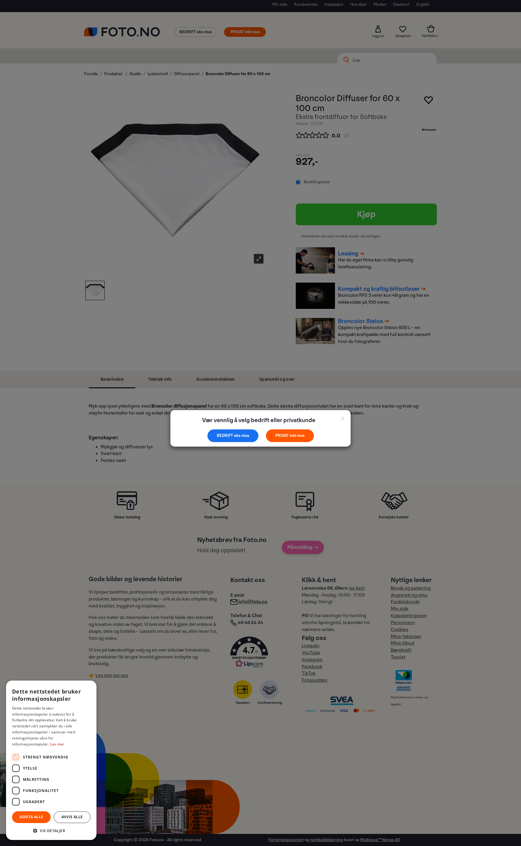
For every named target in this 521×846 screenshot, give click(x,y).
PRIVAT (282, 435)
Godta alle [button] (31, 816)
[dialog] (51, 760)
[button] (51, 830)
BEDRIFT (225, 435)
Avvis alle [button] (72, 816)
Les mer (57, 744)
